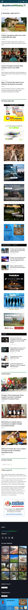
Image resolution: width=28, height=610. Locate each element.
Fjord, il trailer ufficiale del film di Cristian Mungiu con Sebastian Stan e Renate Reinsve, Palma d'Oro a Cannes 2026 (14, 476)
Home (2, 9)
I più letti (15, 245)
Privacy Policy (4, 587)
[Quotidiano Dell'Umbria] (14, 5)
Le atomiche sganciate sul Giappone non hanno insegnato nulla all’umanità (17, 365)
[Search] (26, 1)
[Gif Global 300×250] (14, 112)
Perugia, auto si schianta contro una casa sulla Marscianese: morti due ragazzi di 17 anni (18, 259)
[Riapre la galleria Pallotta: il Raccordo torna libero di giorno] (5, 267)
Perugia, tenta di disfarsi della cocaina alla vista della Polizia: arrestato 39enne (17, 250)
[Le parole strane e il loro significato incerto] (5, 358)
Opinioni (4, 334)
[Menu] (2, 1)
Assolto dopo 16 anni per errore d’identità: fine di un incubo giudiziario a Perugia (17, 349)
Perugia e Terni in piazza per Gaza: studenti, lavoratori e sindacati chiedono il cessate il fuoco (12, 397)
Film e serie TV (7, 470)
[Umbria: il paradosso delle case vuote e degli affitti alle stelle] (14, 24)
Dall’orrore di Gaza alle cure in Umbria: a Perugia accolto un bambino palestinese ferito (13, 450)
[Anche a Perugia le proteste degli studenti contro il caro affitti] (14, 55)
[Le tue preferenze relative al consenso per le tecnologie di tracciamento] (25, 607)
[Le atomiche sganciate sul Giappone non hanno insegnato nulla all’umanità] (5, 365)
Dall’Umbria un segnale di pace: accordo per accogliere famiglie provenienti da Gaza (11, 423)
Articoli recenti (6, 245)
